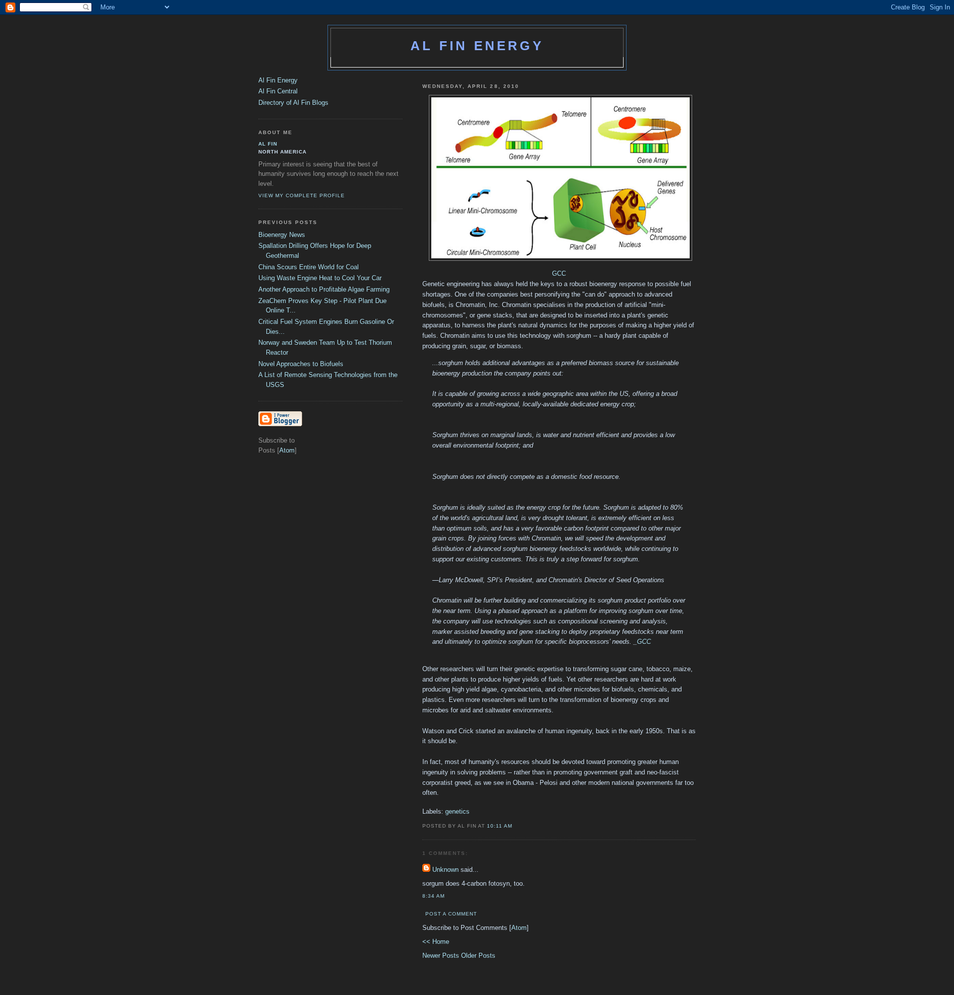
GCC (559, 273)
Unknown (445, 869)
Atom (519, 927)
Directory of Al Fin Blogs (293, 102)
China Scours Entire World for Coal (308, 267)
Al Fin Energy (477, 45)
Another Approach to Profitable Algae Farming (324, 289)
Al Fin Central (278, 91)
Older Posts (478, 955)
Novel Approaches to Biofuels (300, 364)
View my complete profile (301, 195)
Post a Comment (451, 914)
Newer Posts (441, 955)
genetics (457, 811)
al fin (267, 144)
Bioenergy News (281, 234)
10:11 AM (499, 826)
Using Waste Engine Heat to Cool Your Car (320, 278)
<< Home (435, 941)
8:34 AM (433, 896)
